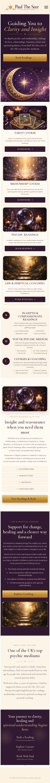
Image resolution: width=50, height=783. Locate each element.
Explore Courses (25, 748)
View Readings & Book (23, 498)
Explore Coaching (23, 594)
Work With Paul (25, 757)
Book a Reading (25, 738)
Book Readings (23, 57)
